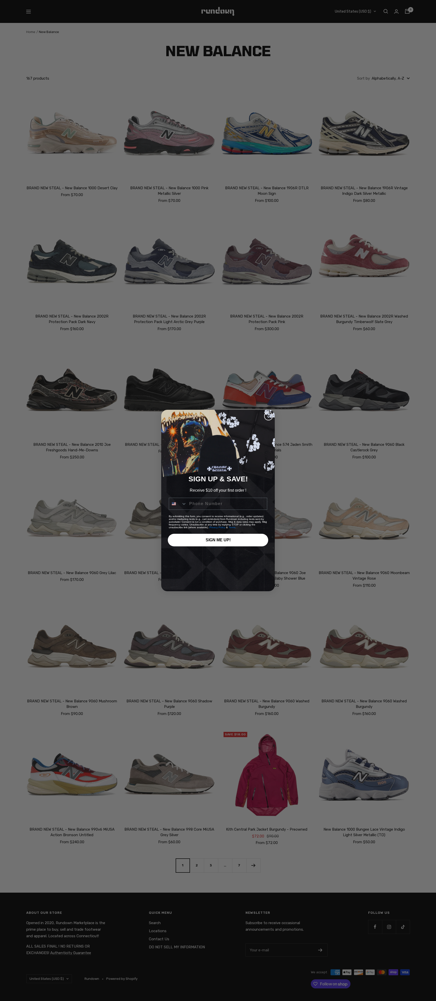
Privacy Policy (217, 527)
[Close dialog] (268, 416)
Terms (232, 527)
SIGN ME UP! (218, 540)
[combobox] (178, 504)
